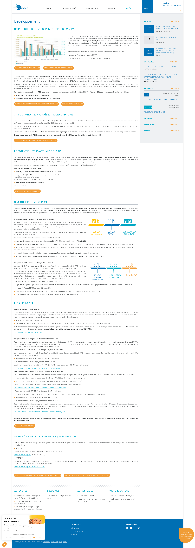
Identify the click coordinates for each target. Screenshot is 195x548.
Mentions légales (56, 542)
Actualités (112, 8)
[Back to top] (192, 545)
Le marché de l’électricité (86, 496)
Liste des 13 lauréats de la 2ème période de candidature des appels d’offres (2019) (40, 388)
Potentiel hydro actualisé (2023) (72, 104)
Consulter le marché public (22, 455)
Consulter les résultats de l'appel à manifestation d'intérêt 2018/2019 (38, 475)
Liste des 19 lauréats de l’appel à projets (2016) (29, 332)
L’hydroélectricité (69, 8)
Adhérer (129, 8)
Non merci (9, 538)
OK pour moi (37, 538)
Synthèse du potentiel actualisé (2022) (27, 191)
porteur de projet (168, 5)
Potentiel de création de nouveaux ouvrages (58, 68)
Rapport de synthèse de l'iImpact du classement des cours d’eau (36, 140)
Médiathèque (75, 528)
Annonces (74, 534)
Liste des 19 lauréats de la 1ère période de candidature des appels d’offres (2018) (39, 368)
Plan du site (46, 542)
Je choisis (23, 538)
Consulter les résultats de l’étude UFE (27, 68)
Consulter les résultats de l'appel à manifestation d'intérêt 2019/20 (87, 475)
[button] (4, 544)
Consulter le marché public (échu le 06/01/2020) (29, 467)
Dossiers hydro (92, 8)
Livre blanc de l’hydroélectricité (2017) (122, 496)
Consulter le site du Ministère (25, 426)
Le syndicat (47, 8)
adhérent (178, 5)
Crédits (65, 542)
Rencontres (147, 8)
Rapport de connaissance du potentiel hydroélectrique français (36, 104)
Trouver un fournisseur (78, 531)
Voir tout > (174, 21)
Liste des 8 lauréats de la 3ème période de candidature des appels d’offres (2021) (39, 412)
